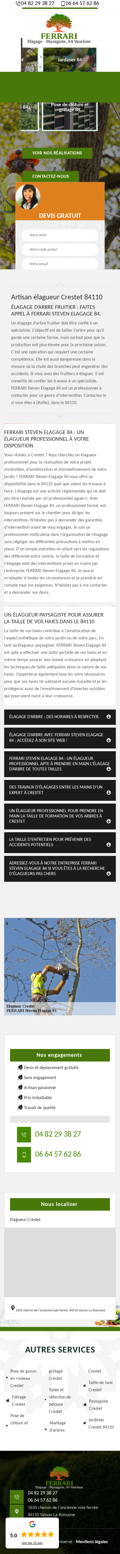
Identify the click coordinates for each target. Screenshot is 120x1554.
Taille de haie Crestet (100, 1386)
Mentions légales (92, 1542)
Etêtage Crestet (19, 1401)
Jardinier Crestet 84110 (101, 1424)
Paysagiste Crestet (98, 1405)
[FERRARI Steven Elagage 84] (60, 28)
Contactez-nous (50, 176)
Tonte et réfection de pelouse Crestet (60, 1401)
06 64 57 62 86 (82, 3)
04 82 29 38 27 (37, 3)
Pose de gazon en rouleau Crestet (23, 1378)
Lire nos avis (32, 1543)
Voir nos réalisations (57, 153)
